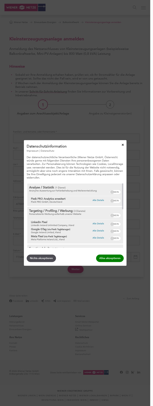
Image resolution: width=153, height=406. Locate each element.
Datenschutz (47, 150)
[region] (75, 215)
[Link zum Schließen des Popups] (123, 145)
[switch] (115, 191)
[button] (112, 192)
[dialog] (75, 203)
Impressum (33, 150)
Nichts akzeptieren (41, 258)
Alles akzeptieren (110, 258)
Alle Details (98, 200)
